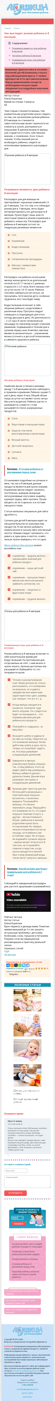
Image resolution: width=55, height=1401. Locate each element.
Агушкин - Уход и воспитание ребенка (27, 9)
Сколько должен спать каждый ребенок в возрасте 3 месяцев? (27, 1102)
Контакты (27, 1397)
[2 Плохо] (36, 968)
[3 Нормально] (39, 968)
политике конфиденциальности (25, 1371)
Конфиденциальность (27, 1389)
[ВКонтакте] (8, 965)
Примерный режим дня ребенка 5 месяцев (24, 1042)
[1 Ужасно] (30, 969)
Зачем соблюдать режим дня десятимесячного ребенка (26, 1068)
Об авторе (10, 954)
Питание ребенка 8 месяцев (26, 55)
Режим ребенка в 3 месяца (26, 990)
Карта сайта (27, 1393)
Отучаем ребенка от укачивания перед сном (23, 1265)
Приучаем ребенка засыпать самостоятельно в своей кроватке (25, 1274)
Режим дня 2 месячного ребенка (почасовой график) (25, 1253)
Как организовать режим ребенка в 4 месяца (26, 1017)
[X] (16, 965)
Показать (18, 1224)
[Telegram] (27, 965)
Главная (7, 28)
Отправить (15, 1193)
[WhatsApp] (20, 965)
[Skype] (24, 965)
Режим (16, 28)
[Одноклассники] (12, 965)
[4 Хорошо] (42, 968)
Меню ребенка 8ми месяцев (18, 545)
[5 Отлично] (45, 968)
